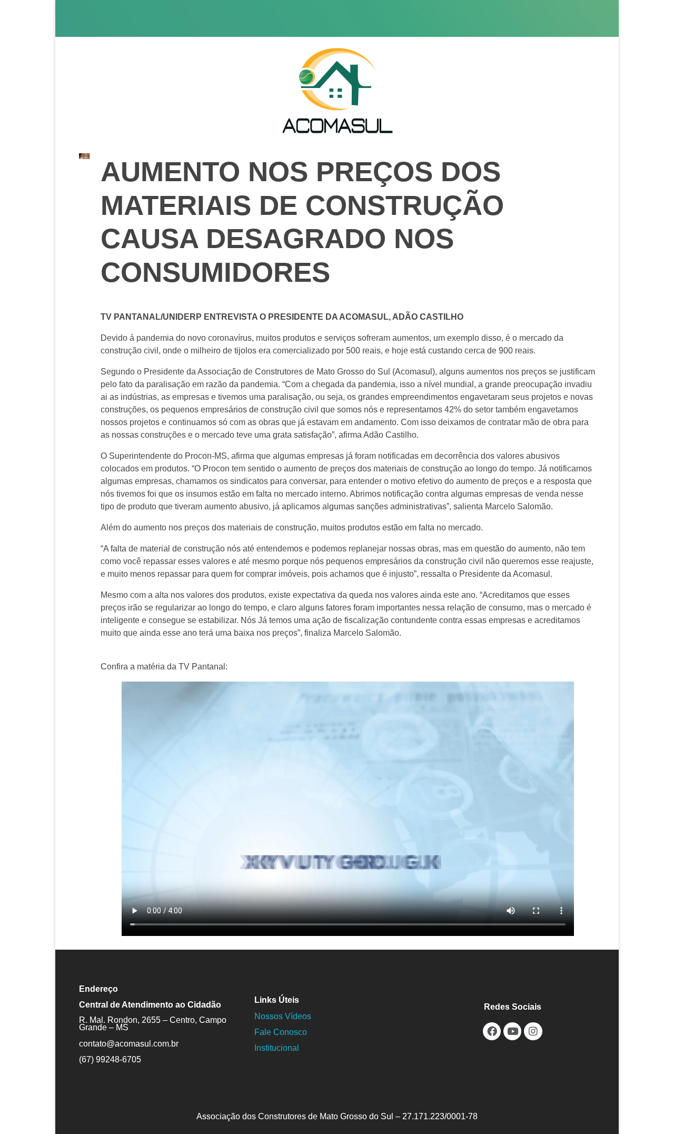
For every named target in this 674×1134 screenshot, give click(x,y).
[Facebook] (492, 1031)
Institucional (276, 1047)
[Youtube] (512, 1031)
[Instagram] (533, 1031)
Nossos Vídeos (282, 1016)
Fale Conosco (280, 1032)
